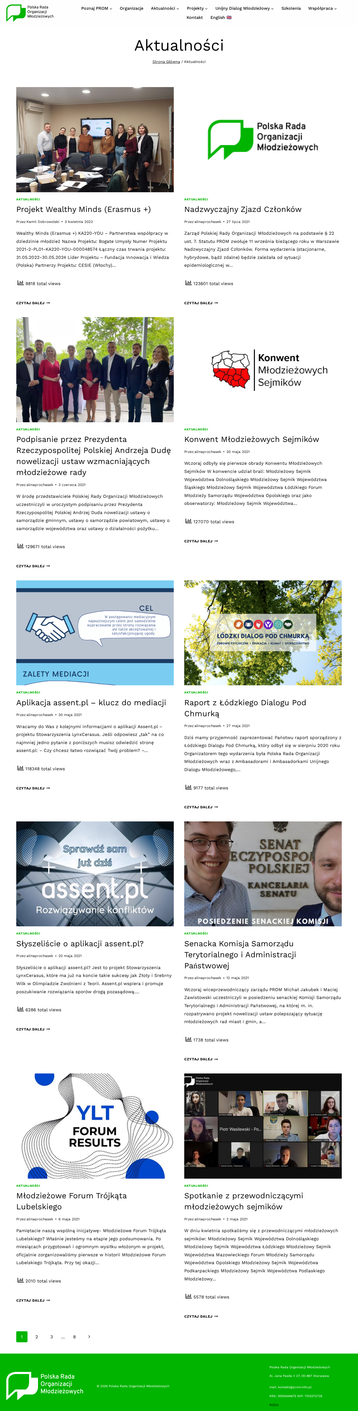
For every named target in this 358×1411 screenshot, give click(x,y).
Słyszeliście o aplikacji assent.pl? (80, 943)
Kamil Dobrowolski (42, 222)
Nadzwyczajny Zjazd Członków (243, 209)
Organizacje (131, 8)
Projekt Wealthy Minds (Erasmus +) (83, 209)
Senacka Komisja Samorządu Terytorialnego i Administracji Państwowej (240, 954)
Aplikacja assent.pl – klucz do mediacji (91, 702)
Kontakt (195, 17)
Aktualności (28, 199)
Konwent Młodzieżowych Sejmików (251, 439)
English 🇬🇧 (221, 17)
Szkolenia (291, 8)
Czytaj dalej (33, 303)
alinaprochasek (207, 222)
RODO (274, 1405)
